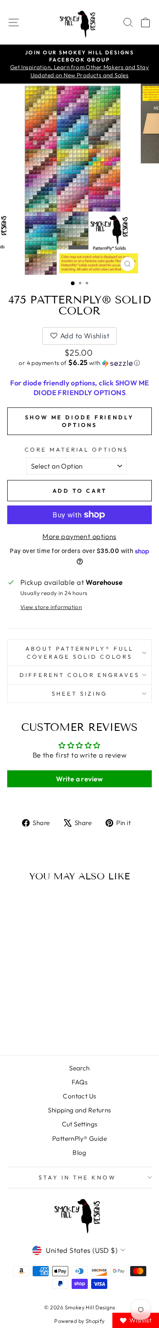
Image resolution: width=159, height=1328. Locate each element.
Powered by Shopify (79, 1320)
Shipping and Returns (79, 1110)
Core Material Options (76, 449)
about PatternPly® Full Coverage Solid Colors (79, 652)
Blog (79, 1152)
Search (79, 1068)
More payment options (79, 536)
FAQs (80, 1082)
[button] (79, 363)
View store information (51, 607)
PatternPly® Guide (79, 1138)
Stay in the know (77, 1177)
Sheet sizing (79, 693)
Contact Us (79, 1096)
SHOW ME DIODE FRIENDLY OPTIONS (79, 421)
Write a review (79, 779)
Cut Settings (80, 1124)
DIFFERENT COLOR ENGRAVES (79, 674)
